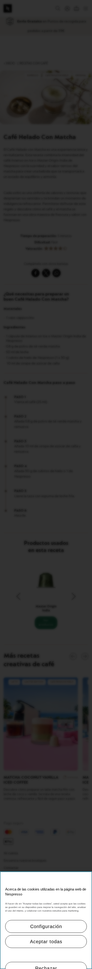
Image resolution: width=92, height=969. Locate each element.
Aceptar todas (46, 941)
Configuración (46, 926)
